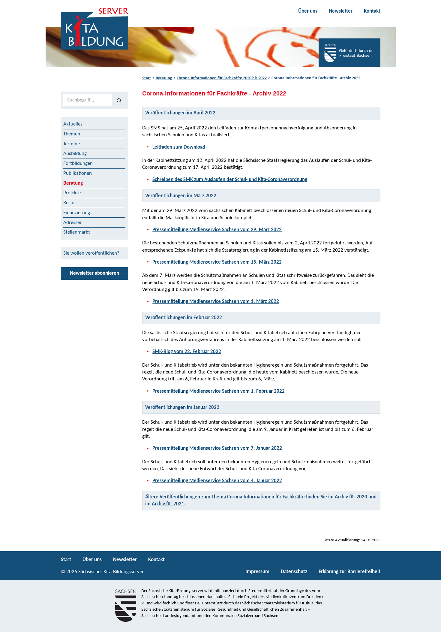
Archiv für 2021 (168, 504)
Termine (71, 144)
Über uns (307, 11)
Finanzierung (76, 212)
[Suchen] (119, 100)
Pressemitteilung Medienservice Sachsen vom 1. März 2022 (215, 301)
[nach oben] (431, 624)
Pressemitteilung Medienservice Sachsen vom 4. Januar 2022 (217, 480)
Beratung (164, 78)
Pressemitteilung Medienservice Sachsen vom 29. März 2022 (217, 229)
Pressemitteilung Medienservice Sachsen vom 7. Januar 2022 (217, 448)
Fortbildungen (78, 163)
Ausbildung (75, 153)
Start (146, 78)
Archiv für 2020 (351, 497)
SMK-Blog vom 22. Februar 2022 (186, 351)
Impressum (257, 571)
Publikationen (77, 173)
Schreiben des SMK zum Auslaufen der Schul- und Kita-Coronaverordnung (229, 179)
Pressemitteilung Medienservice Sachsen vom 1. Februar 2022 (218, 391)
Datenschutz (294, 571)
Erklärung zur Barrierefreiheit (349, 571)
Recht (69, 202)
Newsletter (340, 11)
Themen (71, 134)
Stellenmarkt (76, 232)
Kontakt (372, 11)
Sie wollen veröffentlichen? (91, 253)
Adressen (72, 222)
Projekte (72, 192)
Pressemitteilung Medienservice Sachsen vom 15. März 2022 (217, 262)
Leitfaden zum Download (178, 147)
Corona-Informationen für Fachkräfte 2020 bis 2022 (222, 78)
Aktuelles (72, 124)
